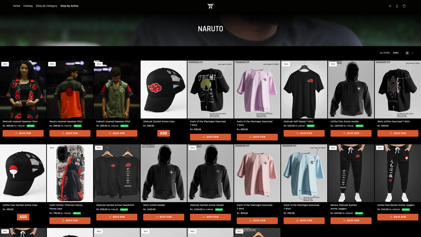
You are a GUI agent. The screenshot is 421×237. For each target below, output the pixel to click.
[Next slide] (41, 89)
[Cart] (404, 6)
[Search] (390, 6)
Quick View (25, 133)
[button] (397, 53)
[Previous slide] (5, 89)
